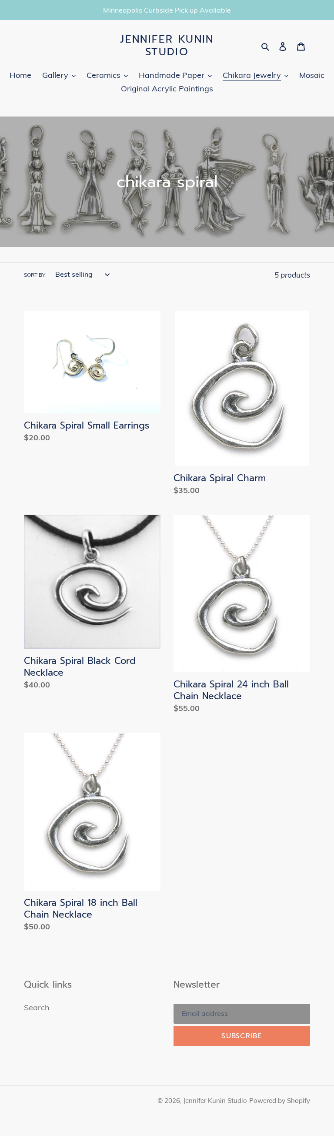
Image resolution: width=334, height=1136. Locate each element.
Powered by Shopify (279, 1100)
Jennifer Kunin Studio (167, 45)
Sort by (34, 274)
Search (37, 1007)
